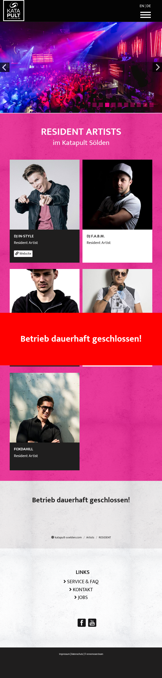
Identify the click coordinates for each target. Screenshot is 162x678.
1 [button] (94, 105)
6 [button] (126, 105)
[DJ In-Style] (45, 194)
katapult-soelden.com (68, 537)
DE (148, 6)
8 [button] (139, 105)
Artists (90, 537)
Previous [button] (4, 67)
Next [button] (157, 67)
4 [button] (113, 105)
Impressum (64, 654)
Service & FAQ (83, 582)
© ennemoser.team (94, 654)
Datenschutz (77, 654)
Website (25, 254)
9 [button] (145, 105)
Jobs (83, 597)
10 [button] (151, 105)
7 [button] (132, 105)
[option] (81, 67)
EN (142, 6)
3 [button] (107, 105)
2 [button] (101, 105)
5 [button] (120, 105)
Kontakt (83, 590)
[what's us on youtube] (92, 623)
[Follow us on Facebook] (82, 623)
